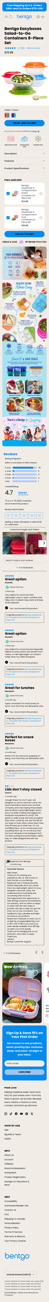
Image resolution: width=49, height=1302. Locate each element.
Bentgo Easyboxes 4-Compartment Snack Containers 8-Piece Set (24, 721)
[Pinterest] (26, 1113)
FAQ (6, 1214)
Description (10, 153)
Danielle (9, 583)
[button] (8, 515)
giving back (10, 1172)
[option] (24, 81)
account (8, 1159)
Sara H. (8, 793)
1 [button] (14, 103)
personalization (12, 1223)
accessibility (10, 1201)
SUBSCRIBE (25, 1072)
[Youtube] (21, 1113)
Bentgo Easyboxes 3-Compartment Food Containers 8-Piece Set (24, 617)
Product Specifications (16, 168)
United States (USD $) (19, 1274)
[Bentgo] (24, 17)
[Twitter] (31, 1113)
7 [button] (29, 103)
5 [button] (24, 103)
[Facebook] (16, 1113)
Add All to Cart (24, 234)
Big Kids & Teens (12, 1134)
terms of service (13, 1231)
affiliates (8, 1163)
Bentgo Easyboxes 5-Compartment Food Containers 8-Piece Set (24, 672)
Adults (7, 1138)
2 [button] (16, 103)
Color (11, 110)
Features (9, 160)
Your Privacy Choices (15, 1240)
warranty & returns (14, 1236)
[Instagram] (5, 1113)
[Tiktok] (11, 1113)
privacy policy (11, 1227)
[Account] (37, 17)
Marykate (9, 691)
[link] (23, 493)
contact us (10, 1209)
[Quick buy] (41, 193)
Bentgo (14, 1292)
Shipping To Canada (14, 1218)
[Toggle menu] (6, 17)
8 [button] (32, 103)
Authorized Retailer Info (16, 1205)
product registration (15, 1177)
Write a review (33, 48)
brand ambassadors (14, 1168)
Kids (6, 1129)
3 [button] (19, 103)
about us (9, 1155)
